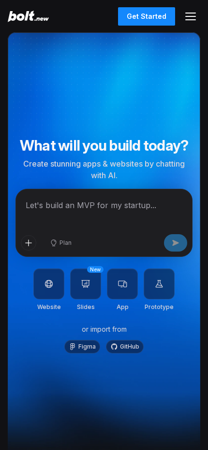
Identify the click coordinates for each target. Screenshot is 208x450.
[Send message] (175, 243)
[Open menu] (190, 16)
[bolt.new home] (28, 16)
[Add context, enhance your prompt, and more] (28, 243)
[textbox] (104, 210)
